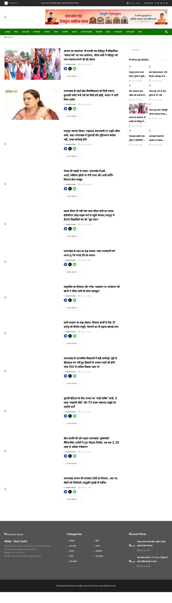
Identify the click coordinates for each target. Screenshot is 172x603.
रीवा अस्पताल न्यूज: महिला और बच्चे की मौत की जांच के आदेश (137, 95)
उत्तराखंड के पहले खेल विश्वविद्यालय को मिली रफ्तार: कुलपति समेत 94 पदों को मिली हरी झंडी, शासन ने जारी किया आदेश (91, 95)
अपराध (56, 32)
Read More (72, 76)
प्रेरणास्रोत (118, 32)
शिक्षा (140, 32)
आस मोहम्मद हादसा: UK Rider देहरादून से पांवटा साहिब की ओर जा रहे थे (158, 76)
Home (9, 37)
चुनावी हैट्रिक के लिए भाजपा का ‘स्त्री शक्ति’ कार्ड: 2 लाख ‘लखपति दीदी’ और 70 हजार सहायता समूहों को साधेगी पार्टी (90, 403)
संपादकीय (99, 32)
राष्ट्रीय (46, 32)
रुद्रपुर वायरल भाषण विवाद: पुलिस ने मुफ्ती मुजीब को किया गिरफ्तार (137, 76)
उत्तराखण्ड (36, 32)
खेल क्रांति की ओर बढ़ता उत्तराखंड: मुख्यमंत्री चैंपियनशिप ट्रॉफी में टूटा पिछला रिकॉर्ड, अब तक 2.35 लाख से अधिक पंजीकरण (91, 443)
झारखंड (7, 32)
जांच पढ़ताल (130, 32)
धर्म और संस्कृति (86, 32)
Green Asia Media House (105, 586)
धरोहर (108, 32)
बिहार (16, 32)
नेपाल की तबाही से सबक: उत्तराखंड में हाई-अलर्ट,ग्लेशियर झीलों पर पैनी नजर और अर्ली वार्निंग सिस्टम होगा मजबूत (88, 175)
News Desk (71, 64)
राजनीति (65, 32)
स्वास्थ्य (74, 32)
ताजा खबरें (25, 32)
